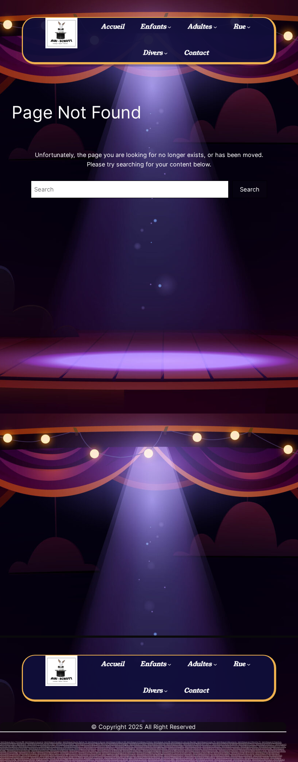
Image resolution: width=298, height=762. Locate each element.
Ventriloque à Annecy (106, 748)
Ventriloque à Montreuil (78, 755)
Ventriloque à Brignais (151, 751)
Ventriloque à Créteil (30, 755)
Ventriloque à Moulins (242, 759)
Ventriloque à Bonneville (261, 748)
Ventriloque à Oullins (27, 753)
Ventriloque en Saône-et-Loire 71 (197, 744)
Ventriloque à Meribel (26, 759)
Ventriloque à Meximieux (204, 757)
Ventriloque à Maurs (248, 746)
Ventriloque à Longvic (65, 744)
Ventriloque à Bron (192, 751)
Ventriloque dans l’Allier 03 (60, 759)
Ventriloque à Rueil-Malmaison (197, 755)
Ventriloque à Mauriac (211, 746)
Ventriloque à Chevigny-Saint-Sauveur (91, 744)
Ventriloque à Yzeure (204, 759)
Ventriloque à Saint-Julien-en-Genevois (185, 748)
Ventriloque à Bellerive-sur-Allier (161, 759)
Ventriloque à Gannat (138, 759)
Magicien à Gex (42, 759)
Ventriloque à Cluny (246, 744)
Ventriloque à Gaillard (242, 748)
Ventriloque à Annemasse (85, 748)
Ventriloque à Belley (221, 753)
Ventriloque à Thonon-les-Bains (82, 751)
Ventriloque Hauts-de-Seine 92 (150, 755)
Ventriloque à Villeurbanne (173, 751)
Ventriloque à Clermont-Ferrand (13, 748)
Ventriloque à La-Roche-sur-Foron (217, 748)
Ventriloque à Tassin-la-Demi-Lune (176, 753)
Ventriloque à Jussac (230, 746)
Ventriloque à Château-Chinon (139, 742)
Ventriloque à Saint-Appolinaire (13, 744)
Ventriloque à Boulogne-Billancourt (14, 757)
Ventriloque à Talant (137, 744)
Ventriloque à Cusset (223, 759)
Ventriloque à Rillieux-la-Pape (148, 753)
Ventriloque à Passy (64, 748)
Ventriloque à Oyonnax (93, 757)
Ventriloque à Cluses (40, 751)
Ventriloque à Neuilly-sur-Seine (69, 757)
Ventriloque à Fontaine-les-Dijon (41, 744)
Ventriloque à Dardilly (9, 753)
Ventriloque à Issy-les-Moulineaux (267, 755)
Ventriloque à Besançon (226, 742)
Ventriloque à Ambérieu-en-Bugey (118, 757)
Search (249, 189)
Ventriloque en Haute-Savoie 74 (42, 748)
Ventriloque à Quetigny (118, 744)
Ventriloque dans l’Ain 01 (203, 753)
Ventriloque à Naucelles (173, 746)
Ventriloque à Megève (125, 748)
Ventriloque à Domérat (185, 759)
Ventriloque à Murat (193, 746)
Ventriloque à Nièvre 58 (116, 742)
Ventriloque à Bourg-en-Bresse (146, 757)
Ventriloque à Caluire (276, 751)
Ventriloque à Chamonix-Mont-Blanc (151, 748)
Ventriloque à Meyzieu (131, 751)
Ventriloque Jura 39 (161, 742)
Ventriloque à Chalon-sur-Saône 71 (98, 746)
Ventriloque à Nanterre (174, 755)
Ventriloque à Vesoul (96, 742)
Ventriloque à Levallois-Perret (43, 757)
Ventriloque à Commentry (83, 759)
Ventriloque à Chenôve (271, 742)
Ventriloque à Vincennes (10, 755)
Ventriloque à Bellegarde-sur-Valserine (177, 757)
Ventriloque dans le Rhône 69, (109, 751)
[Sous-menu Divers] (166, 53)
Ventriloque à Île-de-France (242, 753)
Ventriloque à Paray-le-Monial (224, 744)
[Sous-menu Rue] (248, 26)
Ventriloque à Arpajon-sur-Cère (271, 746)
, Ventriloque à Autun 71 (264, 744)
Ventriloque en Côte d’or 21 (249, 742)
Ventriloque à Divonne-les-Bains (229, 757)
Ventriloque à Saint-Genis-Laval (252, 751)
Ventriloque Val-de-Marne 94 (267, 753)
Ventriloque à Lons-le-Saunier (183, 742)
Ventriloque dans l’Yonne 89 (12, 742)
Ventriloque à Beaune (156, 744)
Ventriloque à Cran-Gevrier (18, 751)
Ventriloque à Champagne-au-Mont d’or (119, 753)
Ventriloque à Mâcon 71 (73, 746)
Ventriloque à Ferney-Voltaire (256, 757)
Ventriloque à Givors (68, 753)
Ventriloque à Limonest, (229, 751)
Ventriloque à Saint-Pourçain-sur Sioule (111, 759)
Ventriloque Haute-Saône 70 (75, 742)
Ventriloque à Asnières (220, 755)
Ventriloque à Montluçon (262, 759)
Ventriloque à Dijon (174, 744)
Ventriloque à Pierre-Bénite (89, 753)
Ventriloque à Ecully (209, 751)
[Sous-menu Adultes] (215, 26)
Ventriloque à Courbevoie (241, 755)
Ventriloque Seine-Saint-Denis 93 (54, 755)
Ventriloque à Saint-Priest (48, 753)
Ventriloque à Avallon (53, 742)
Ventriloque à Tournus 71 (28, 746)
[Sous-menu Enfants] (169, 26)
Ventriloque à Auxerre (34, 742)
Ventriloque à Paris (128, 755)
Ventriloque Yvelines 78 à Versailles (104, 755)
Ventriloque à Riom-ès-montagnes (148, 746)
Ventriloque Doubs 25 (206, 742)
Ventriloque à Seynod (58, 751)
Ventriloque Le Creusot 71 (51, 746)
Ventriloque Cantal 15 (123, 746)
